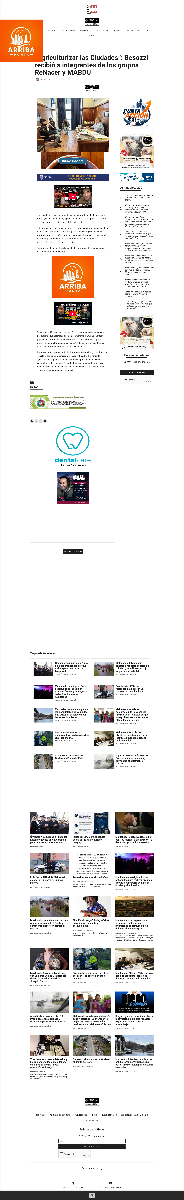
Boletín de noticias (92, 245)
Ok (92, 1195)
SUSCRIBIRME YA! (92, 263)
